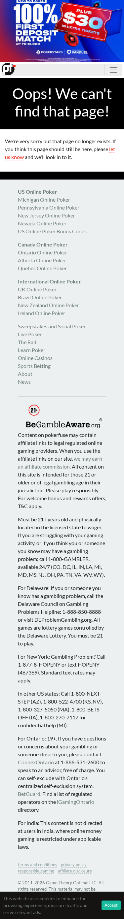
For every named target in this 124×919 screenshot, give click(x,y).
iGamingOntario (75, 802)
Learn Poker (31, 350)
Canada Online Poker (43, 244)
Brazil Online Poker (40, 297)
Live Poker (30, 334)
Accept (111, 905)
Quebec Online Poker (42, 268)
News (24, 381)
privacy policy (74, 864)
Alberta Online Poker (42, 260)
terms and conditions (37, 864)
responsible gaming (36, 870)
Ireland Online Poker (41, 313)
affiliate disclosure (75, 870)
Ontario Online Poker (42, 252)
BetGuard (29, 794)
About (25, 374)
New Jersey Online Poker (46, 215)
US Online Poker (37, 191)
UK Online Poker (37, 289)
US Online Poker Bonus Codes (52, 231)
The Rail (27, 342)
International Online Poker (49, 281)
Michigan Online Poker (44, 199)
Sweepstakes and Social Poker (52, 326)
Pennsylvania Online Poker (48, 207)
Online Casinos (35, 358)
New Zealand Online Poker (48, 305)
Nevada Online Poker (42, 223)
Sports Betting (34, 366)
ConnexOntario (36, 762)
